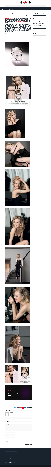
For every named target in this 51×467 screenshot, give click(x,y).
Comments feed (35, 34)
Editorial (6, 7)
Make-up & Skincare (29, 15)
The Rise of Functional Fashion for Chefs (38, 25)
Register (34, 30)
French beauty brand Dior (9, 18)
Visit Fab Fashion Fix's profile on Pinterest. (38, 13)
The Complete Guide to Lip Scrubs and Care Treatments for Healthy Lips (38, 21)
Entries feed (34, 33)
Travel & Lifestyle (4, 9)
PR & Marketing (11, 9)
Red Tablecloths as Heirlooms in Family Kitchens (39, 19)
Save (23, 407)
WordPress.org (35, 36)
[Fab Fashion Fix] (25, 2)
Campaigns (12, 7)
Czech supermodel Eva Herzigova (20, 21)
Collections (19, 7)
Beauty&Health (42, 7)
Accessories (35, 7)
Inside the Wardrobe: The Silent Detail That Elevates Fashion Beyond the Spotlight (38, 23)
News (2, 7)
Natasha (7, 15)
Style (30, 7)
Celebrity (25, 7)
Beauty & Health (25, 15)
